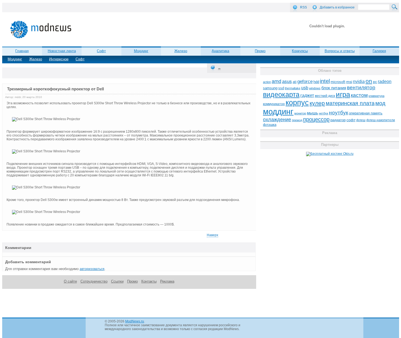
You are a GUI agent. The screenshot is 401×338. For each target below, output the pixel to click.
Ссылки (117, 281)
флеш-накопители (380, 120)
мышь (312, 113)
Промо (260, 51)
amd (276, 81)
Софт (80, 59)
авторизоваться (92, 269)
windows (315, 88)
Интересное (58, 59)
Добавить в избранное (337, 7)
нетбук (323, 113)
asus (287, 81)
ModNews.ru (134, 321)
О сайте (70, 281)
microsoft (338, 82)
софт (350, 120)
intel (325, 81)
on (369, 81)
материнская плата (350, 103)
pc (375, 82)
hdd (316, 82)
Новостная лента (62, 51)
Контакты (149, 281)
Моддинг (15, 59)
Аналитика (220, 51)
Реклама (167, 281)
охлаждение (277, 119)
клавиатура (376, 95)
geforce (305, 81)
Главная (22, 51)
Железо (35, 59)
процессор (316, 119)
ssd (281, 88)
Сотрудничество (93, 281)
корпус (297, 103)
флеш (361, 120)
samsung (270, 88)
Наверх (212, 235)
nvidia (359, 81)
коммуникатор (274, 104)
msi (349, 82)
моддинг (278, 111)
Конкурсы (300, 51)
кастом (359, 95)
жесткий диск (325, 96)
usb (304, 87)
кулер (317, 103)
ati (295, 82)
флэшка (269, 125)
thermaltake (292, 88)
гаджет (307, 95)
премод (297, 120)
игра (343, 94)
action (267, 82)
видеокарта (281, 94)
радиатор (338, 120)
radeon (384, 81)
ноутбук (338, 112)
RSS (303, 7)
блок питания (333, 88)
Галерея (379, 51)
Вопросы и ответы (340, 51)
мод (380, 103)
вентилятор (361, 87)
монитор (300, 113)
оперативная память (365, 113)
